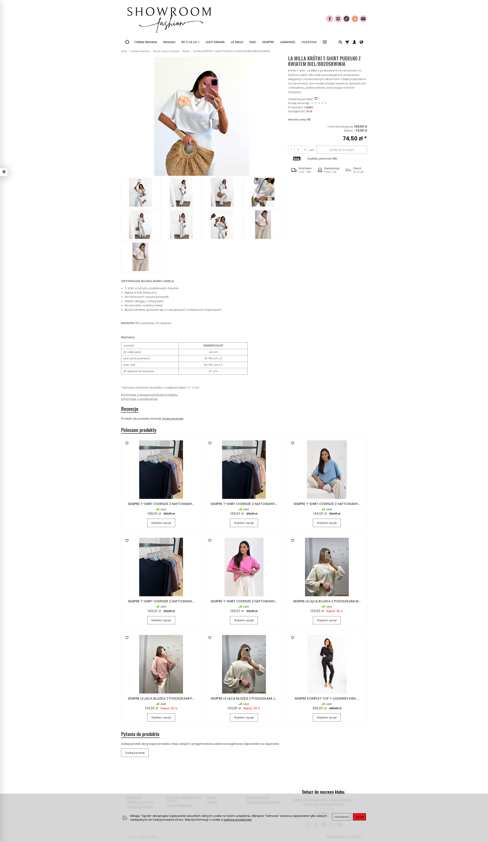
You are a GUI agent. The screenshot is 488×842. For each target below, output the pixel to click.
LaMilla (308, 107)
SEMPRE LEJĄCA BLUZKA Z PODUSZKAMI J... (244, 698)
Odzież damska (145, 42)
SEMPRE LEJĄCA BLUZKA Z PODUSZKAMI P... (161, 698)
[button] (201, 116)
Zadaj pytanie (135, 753)
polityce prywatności (238, 820)
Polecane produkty (138, 429)
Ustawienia (341, 817)
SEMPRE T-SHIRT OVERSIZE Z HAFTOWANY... (161, 504)
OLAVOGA (309, 42)
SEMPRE (268, 42)
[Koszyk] (347, 42)
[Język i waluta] (361, 42)
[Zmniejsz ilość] (305, 150)
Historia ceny (297, 119)
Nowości (169, 42)
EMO (252, 42)
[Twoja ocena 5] (326, 103)
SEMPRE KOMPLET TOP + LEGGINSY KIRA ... (327, 698)
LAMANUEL (287, 42)
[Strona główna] (168, 18)
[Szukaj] (340, 42)
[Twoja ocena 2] (315, 103)
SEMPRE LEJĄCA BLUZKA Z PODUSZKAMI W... (327, 601)
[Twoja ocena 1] (312, 103)
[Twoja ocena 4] (322, 103)
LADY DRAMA (215, 42)
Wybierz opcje (161, 523)
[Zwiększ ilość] (291, 150)
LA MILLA (237, 42)
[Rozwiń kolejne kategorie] (325, 42)
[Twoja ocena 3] (319, 103)
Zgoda (359, 817)
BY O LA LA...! (190, 42)
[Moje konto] (354, 42)
